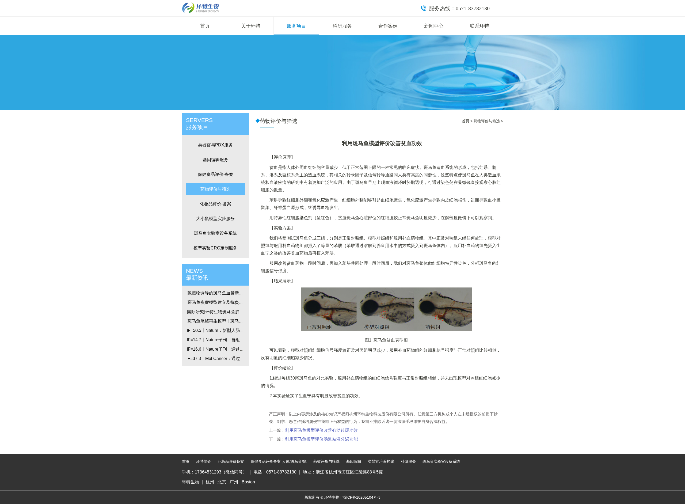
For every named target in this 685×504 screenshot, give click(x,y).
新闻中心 (433, 26)
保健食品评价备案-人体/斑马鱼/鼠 (279, 461)
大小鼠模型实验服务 (215, 218)
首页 (205, 26)
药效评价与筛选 (326, 461)
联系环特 (479, 26)
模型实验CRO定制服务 (215, 248)
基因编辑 (353, 461)
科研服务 (342, 26)
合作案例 (388, 26)
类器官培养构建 (381, 461)
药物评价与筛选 (215, 189)
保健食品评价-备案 (215, 174)
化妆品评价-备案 (215, 204)
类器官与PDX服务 (215, 145)
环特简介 (203, 461)
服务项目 (296, 26)
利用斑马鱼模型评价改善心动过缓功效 (321, 430)
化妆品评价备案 (231, 461)
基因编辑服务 (215, 159)
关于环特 (250, 26)
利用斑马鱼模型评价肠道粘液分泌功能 (321, 439)
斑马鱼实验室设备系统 (215, 233)
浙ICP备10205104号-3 (361, 497)
